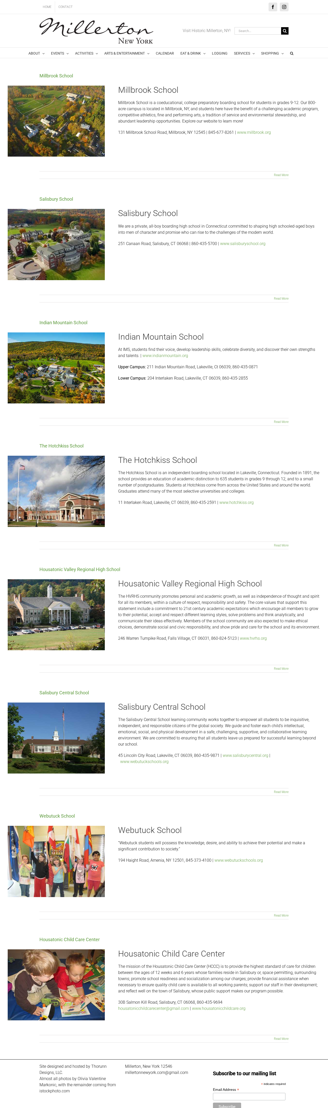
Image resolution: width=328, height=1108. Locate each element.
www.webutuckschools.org (144, 761)
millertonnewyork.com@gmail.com (156, 1072)
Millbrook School (56, 75)
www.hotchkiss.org (236, 502)
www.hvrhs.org (253, 638)
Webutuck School (57, 816)
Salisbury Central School (64, 692)
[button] (291, 53)
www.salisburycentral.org (245, 755)
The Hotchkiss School (61, 446)
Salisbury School (56, 199)
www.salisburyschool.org (242, 243)
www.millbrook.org (254, 132)
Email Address (226, 1089)
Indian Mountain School (63, 322)
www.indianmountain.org (165, 355)
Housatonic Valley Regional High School (79, 569)
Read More (281, 175)
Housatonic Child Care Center (69, 939)
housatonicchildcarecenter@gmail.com (153, 1008)
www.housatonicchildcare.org (218, 1008)
